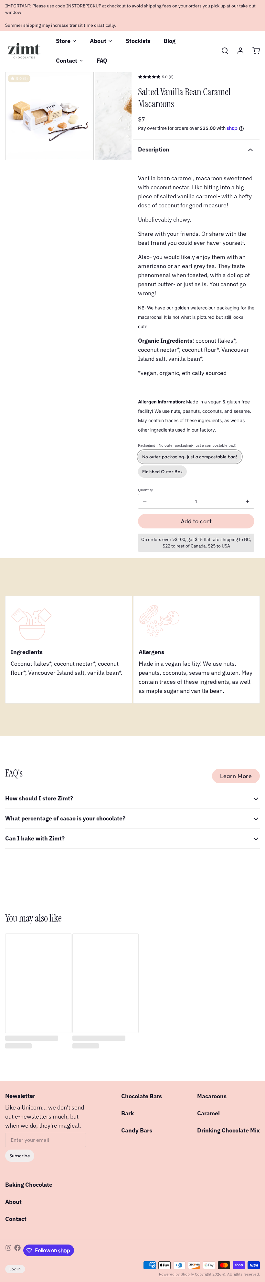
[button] (196, 521)
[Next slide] (121, 116)
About (98, 41)
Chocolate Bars (141, 1096)
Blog (169, 41)
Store (63, 41)
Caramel (208, 1113)
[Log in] (237, 51)
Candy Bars (136, 1130)
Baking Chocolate (28, 1184)
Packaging (187, 445)
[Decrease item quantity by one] (144, 501)
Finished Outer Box (162, 471)
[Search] (222, 51)
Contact (66, 60)
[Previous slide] (15, 116)
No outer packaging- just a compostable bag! (189, 457)
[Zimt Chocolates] (24, 50)
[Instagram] (8, 1250)
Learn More (236, 776)
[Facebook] (17, 1250)
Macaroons (212, 1096)
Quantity (145, 489)
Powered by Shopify (176, 1274)
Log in (15, 1268)
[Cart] (253, 51)
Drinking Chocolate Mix (228, 1130)
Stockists (138, 41)
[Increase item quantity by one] (247, 501)
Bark (127, 1113)
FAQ (102, 60)
